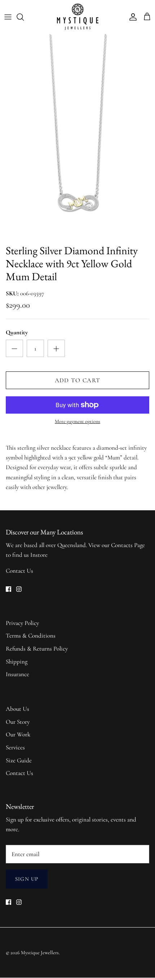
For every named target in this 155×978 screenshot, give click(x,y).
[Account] (131, 17)
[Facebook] (8, 589)
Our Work (18, 734)
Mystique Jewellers (40, 953)
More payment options (77, 421)
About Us (17, 709)
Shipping (16, 661)
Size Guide (19, 760)
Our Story (18, 722)
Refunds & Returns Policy (37, 648)
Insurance (17, 674)
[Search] (24, 17)
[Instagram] (19, 589)
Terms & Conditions (31, 635)
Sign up (26, 879)
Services (15, 747)
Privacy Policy (22, 623)
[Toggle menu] (8, 17)
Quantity (17, 332)
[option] (77, 137)
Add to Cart (78, 380)
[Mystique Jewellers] (77, 17)
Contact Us (19, 570)
